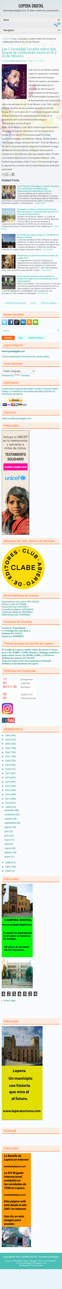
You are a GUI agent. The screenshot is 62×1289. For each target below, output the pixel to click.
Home (6, 38)
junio (7, 835)
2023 (8, 748)
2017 (8, 773)
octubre (8, 818)
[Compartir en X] (10, 174)
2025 (8, 739)
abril (6, 844)
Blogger (55, 1256)
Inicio (33, 303)
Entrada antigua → (50, 303)
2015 (8, 782)
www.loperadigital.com (15, 61)
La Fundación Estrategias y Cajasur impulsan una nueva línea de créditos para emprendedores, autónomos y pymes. (38, 188)
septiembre (10, 823)
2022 (8, 752)
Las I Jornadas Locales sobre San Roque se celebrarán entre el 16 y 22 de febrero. (29, 52)
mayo (7, 839)
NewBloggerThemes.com (31, 1265)
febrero (8, 852)
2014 (8, 786)
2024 (8, 743)
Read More (40, 203)
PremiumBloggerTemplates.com (31, 1263)
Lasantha (52, 1261)
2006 (8, 871)
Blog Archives (36, 338)
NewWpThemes (21, 1261)
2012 (8, 794)
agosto (8, 827)
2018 (8, 769)
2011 (8, 798)
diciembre (9, 810)
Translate (24, 375)
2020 (8, 760)
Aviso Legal (10, 1000)
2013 (8, 790)
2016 (8, 777)
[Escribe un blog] (6, 174)
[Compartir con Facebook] (13, 174)
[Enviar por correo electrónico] (3, 174)
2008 (8, 862)
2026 (8, 735)
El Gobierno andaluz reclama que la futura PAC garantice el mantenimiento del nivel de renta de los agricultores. (37, 211)
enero (7, 856)
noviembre (10, 814)
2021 (8, 756)
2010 (8, 803)
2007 (8, 866)
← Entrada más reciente (14, 303)
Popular (8, 338)
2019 (8, 765)
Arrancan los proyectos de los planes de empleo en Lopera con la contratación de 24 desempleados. (37, 278)
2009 (8, 807)
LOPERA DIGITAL (31, 5)
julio (6, 831)
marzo (7, 848)
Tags (20, 338)
